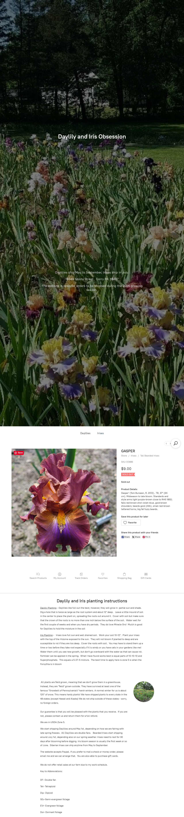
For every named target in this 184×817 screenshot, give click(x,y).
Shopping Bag (124, 578)
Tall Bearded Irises (149, 455)
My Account (60, 578)
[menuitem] (166, 443)
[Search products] (175, 443)
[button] (131, 522)
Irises (100, 433)
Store (124, 455)
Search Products (38, 578)
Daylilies (85, 433)
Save (20, 452)
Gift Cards (146, 578)
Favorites (103, 578)
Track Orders (81, 578)
